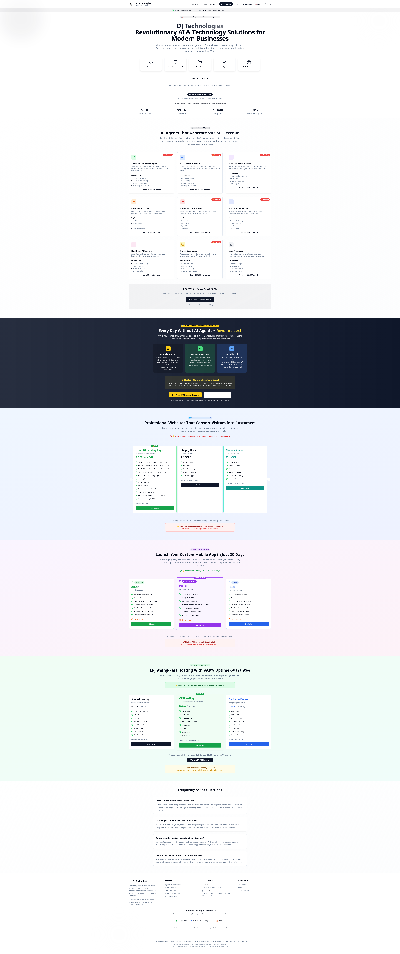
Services (195, 4)
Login (269, 4)
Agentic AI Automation (173, 885)
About (205, 4)
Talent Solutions (170, 890)
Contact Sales (248, 744)
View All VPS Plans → (200, 760)
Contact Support (243, 890)
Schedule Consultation (200, 78)
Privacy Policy (188, 941)
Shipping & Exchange (225, 941)
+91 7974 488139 (245, 4)
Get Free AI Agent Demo (200, 299)
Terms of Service (200, 941)
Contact (212, 4)
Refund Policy (212, 941)
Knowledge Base (171, 896)
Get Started (226, 4)
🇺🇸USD (257, 4)
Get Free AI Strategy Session (185, 395)
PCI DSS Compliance (241, 941)
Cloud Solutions (170, 887)
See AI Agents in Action (217, 395)
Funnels (241, 887)
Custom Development (172, 893)
